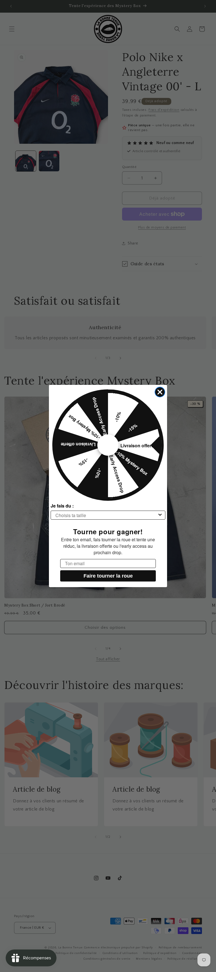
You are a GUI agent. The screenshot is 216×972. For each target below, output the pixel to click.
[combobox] (106, 515)
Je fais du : (62, 505)
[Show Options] (160, 515)
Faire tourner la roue (108, 576)
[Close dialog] (160, 392)
